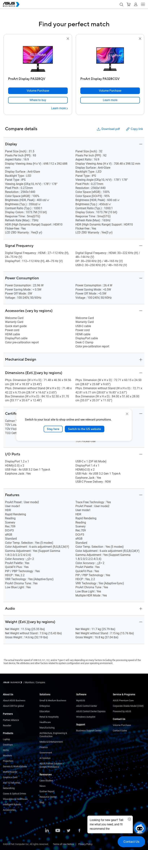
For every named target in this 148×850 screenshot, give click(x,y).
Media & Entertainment (51, 741)
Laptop (6, 739)
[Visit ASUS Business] (13, 682)
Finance (44, 747)
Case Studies (46, 780)
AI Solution (45, 758)
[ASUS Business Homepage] (11, 4)
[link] (38, 100)
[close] (127, 413)
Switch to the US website (84, 429)
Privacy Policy (85, 844)
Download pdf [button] (110, 129)
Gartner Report (47, 791)
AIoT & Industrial (11, 782)
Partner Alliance (11, 720)
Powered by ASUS (122, 711)
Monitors (7, 755)
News (42, 786)
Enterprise (45, 706)
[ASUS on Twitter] (68, 831)
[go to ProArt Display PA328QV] (38, 58)
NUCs (6, 750)
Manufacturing (47, 727)
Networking (9, 788)
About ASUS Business (14, 700)
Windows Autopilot (85, 716)
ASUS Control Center (86, 706)
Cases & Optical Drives (14, 793)
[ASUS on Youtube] (58, 831)
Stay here (53, 429)
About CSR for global (13, 706)
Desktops (8, 744)
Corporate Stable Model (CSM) (128, 706)
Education (45, 711)
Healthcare (45, 722)
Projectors (8, 761)
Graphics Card (10, 777)
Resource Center (48, 796)
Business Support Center (88, 730)
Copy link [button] (137, 129)
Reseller (7, 725)
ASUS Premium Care (123, 700)
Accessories (9, 810)
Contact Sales (120, 730)
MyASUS (80, 700)
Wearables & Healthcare (15, 799)
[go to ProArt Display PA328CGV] (110, 58)
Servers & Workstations (15, 766)
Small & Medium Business (53, 700)
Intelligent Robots (12, 804)
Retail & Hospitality (49, 716)
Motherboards (10, 771)
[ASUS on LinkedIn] (47, 831)
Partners (8, 713)
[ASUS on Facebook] (79, 831)
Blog (42, 802)
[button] (121, 4)
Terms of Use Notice (63, 844)
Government (46, 752)
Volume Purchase (122, 725)
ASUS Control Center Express (91, 711)
